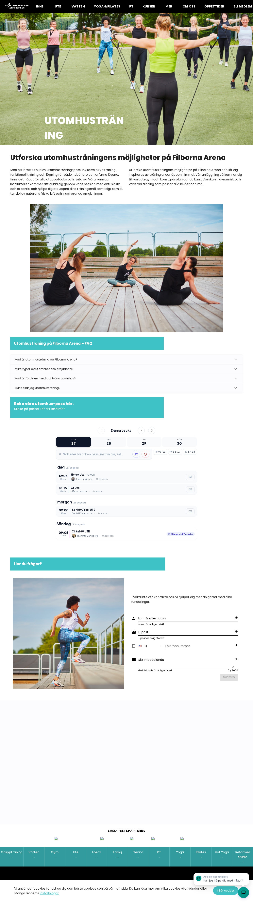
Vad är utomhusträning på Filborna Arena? (46, 359)
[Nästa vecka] (141, 430)
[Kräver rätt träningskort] (190, 477)
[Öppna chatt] (243, 892)
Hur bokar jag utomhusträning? (37, 388)
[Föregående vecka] (101, 430)
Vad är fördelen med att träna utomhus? (45, 378)
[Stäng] (246, 877)
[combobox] (97, 454)
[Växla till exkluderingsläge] (145, 454)
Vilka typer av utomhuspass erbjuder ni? (44, 369)
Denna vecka (121, 430)
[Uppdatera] (151, 430)
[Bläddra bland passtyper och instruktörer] (136, 454)
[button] (221, 879)
